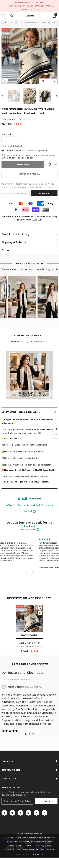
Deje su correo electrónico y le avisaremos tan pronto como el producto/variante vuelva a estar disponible (28, 186)
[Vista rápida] (40, 613)
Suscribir (44, 193)
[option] (29, 56)
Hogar (4, 23)
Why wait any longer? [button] (21, 412)
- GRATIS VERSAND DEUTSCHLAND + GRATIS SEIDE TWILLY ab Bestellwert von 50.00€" (30, 7)
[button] (49, 81)
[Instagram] (12, 813)
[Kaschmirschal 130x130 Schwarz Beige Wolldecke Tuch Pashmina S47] (29, 618)
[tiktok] (28, 813)
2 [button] (29, 734)
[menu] (3, 16)
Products (13, 23)
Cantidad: (6, 134)
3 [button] (33, 734)
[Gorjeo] (44, 813)
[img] (29, 526)
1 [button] (25, 734)
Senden (46, 801)
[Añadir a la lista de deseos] (40, 607)
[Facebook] (4, 813)
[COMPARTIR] (55, 164)
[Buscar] (12, 16)
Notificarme (29, 635)
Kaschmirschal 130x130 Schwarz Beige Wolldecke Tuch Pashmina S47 (29, 645)
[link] (49, 164)
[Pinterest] (20, 813)
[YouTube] (36, 813)
